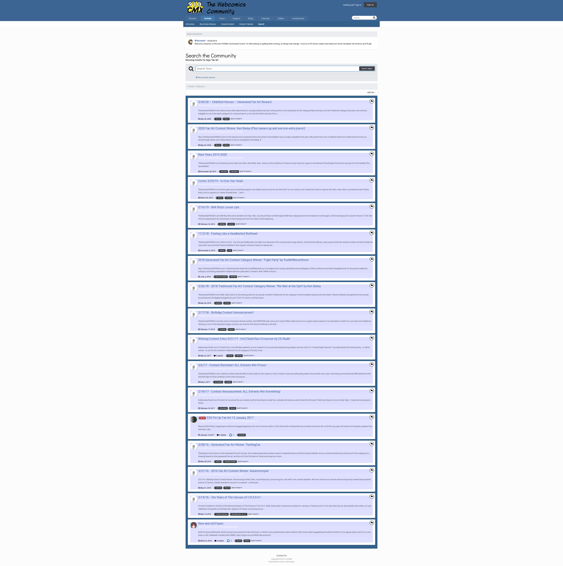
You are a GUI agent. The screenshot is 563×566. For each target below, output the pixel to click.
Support (236, 18)
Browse (192, 18)
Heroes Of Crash (235, 105)
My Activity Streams (208, 24)
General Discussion (229, 527)
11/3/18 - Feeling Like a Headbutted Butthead (227, 233)
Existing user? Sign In (352, 5)
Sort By (370, 92)
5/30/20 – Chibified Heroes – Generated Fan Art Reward (234, 102)
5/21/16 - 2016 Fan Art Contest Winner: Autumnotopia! (233, 471)
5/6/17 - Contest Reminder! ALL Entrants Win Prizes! (232, 365)
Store (222, 18)
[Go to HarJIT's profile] (193, 525)
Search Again (367, 69)
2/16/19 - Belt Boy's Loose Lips (218, 207)
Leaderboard (298, 18)
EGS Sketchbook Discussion (245, 421)
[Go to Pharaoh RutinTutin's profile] (193, 419)
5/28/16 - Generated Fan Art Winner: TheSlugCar (229, 444)
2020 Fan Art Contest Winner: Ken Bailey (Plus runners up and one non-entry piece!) (251, 128)
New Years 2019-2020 (212, 154)
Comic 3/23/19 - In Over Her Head (220, 181)
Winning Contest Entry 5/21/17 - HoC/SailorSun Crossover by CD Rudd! (244, 339)
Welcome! (200, 40)
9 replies (222, 435)
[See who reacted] (230, 435)
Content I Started (246, 24)
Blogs (250, 18)
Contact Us (282, 555)
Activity (207, 18)
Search (261, 24)
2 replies (219, 356)
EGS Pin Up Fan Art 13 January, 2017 (230, 417)
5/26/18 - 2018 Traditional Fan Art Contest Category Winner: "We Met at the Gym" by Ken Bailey (259, 286)
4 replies (220, 541)
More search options (206, 77)
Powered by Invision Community (281, 562)
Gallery (281, 18)
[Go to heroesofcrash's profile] (193, 104)
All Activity (190, 24)
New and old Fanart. (211, 523)
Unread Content (227, 24)
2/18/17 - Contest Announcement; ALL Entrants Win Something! (239, 391)
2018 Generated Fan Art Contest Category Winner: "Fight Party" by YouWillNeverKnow (253, 260)
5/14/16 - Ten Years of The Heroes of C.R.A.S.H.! (229, 497)
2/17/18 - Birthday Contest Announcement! (225, 312)
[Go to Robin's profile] (190, 42)
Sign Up (370, 5)
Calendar (265, 18)
